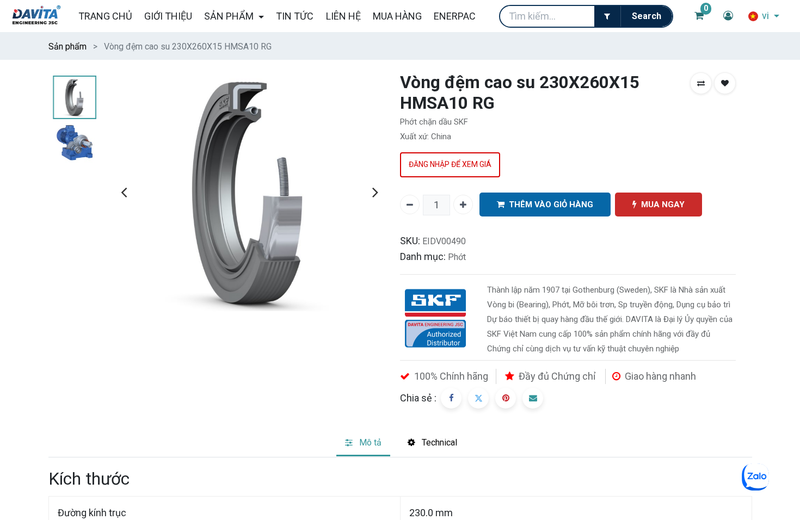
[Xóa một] (410, 204)
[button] (701, 83)
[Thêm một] (463, 204)
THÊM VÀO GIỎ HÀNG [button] (551, 204)
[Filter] (607, 16)
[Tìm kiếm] (646, 16)
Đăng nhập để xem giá (450, 164)
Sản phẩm (67, 46)
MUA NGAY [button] (663, 204)
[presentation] (123, 192)
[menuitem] (105, 16)
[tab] (363, 443)
